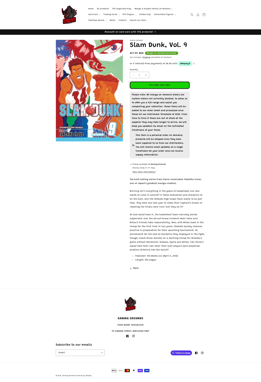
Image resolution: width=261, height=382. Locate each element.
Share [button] (136, 268)
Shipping (146, 57)
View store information (144, 172)
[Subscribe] (102, 353)
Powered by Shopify (84, 375)
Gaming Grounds (68, 375)
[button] (153, 9)
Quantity (134, 70)
